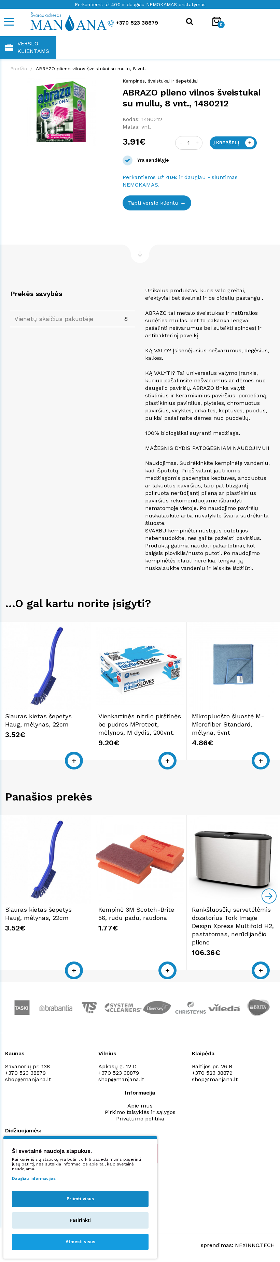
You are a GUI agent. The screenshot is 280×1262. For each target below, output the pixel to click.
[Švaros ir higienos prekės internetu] (59, 21)
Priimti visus (80, 1198)
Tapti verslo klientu (153, 203)
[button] (106, 84)
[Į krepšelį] (74, 760)
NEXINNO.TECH (255, 1245)
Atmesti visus (80, 1241)
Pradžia (18, 68)
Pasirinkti (80, 1220)
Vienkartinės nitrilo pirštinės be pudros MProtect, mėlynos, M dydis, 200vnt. (139, 724)
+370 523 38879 (137, 22)
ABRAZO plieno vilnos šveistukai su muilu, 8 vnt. (91, 68)
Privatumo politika (140, 1118)
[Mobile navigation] (8, 22)
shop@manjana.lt (28, 1079)
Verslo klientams (33, 47)
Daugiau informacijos (34, 1178)
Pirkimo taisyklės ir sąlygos (140, 1112)
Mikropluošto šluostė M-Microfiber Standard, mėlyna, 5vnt (228, 724)
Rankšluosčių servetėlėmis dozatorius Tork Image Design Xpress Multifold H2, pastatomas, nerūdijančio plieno (233, 926)
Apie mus (140, 1105)
